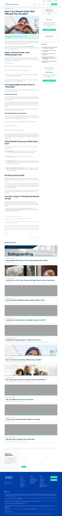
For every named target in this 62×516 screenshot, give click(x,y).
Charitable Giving (49, 11)
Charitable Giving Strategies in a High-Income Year (23, 340)
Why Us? (21, 482)
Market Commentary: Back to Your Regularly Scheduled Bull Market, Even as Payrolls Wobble (50, 58)
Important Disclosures (11, 503)
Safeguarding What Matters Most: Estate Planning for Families (27, 260)
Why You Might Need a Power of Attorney (20, 400)
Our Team (21, 479)
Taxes (49, 13)
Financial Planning (33, 478)
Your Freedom (42, 483)
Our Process (22, 483)
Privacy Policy (6, 503)
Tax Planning (32, 483)
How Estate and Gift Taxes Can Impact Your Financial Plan (25, 380)
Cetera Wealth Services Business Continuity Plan (19, 503)
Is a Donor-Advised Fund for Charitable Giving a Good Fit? (26, 320)
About (39, 4)
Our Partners (22, 486)
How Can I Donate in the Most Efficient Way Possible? (24, 360)
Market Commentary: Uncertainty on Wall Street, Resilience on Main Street (50, 48)
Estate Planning (32, 482)
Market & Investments (43, 484)
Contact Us (49, 29)
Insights (43, 4)
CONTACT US (54, 4)
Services (34, 4)
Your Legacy (41, 482)
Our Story (21, 478)
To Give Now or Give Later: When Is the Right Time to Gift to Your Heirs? (30, 280)
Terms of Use (11, 511)
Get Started (49, 80)
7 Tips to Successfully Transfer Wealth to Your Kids (23, 419)
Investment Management (34, 479)
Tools (48, 4)
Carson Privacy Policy (7, 511)
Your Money (41, 478)
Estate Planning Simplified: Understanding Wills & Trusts (25, 300)
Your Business (42, 479)
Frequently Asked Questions (23, 485)
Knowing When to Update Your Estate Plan (20, 439)
